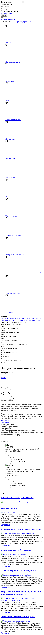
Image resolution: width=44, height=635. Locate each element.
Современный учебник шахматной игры (21, 529)
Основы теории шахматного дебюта (18, 570)
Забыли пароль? (7, 13)
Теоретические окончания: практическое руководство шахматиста (21, 592)
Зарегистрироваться (23, 22)
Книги (3, 378)
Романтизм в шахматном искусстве (18, 616)
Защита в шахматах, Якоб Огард (17, 497)
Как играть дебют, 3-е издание (16, 550)
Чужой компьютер (11, 11)
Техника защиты (9, 508)
